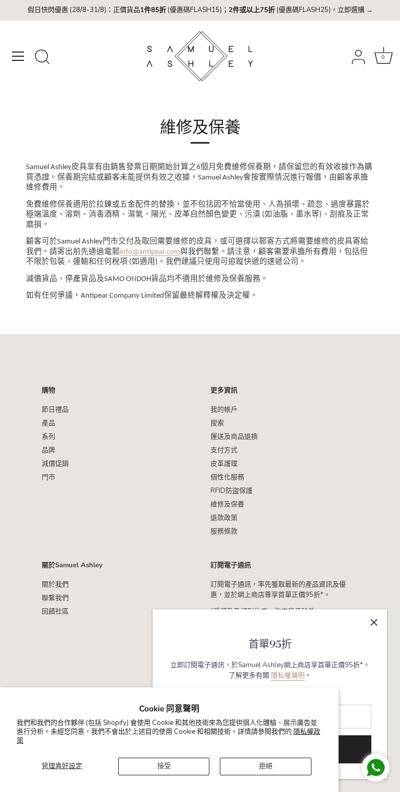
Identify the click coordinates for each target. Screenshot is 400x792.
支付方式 (224, 450)
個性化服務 (227, 477)
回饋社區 (55, 611)
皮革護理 (224, 463)
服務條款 (224, 531)
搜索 (217, 423)
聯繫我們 (55, 598)
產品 (48, 423)
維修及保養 (227, 504)
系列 (48, 436)
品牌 (48, 450)
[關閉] (373, 622)
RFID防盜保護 (231, 490)
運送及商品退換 (234, 436)
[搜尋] (42, 57)
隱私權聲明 (288, 675)
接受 (164, 766)
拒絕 (265, 766)
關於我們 (55, 584)
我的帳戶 (224, 409)
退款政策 (224, 517)
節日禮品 (55, 409)
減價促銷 (55, 463)
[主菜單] (18, 56)
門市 (48, 477)
